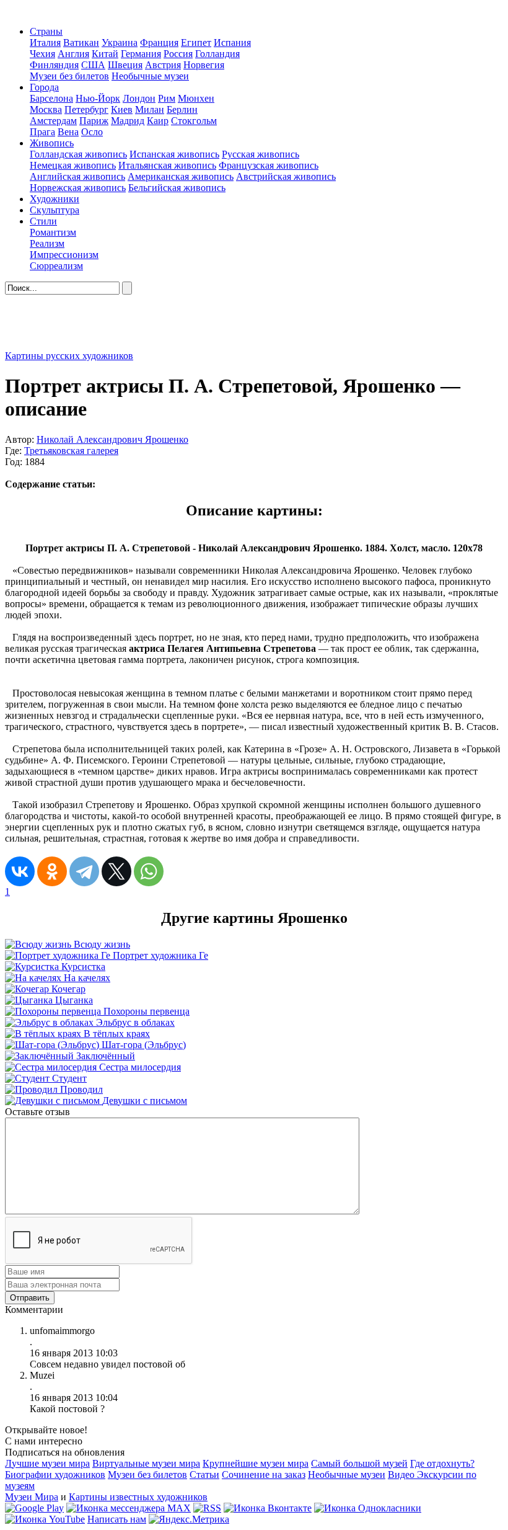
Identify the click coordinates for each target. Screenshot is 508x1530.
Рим (166, 98)
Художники (54, 198)
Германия (141, 53)
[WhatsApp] (149, 871)
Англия (73, 53)
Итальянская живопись (167, 165)
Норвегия (203, 65)
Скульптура (54, 210)
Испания (232, 42)
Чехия (42, 53)
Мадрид (127, 120)
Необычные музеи (150, 76)
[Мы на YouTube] (45, 1519)
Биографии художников (55, 1474)
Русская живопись (260, 154)
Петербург (86, 109)
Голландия (217, 53)
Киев (122, 109)
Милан (149, 109)
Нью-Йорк (98, 98)
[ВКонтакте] (20, 871)
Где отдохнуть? (442, 1463)
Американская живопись (181, 176)
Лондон (139, 98)
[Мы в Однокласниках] (367, 1508)
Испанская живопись (174, 154)
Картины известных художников (138, 1497)
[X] (116, 871)
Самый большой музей (359, 1463)
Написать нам (116, 1519)
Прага (42, 132)
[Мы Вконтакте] (268, 1508)
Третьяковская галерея (71, 450)
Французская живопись (268, 165)
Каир (158, 120)
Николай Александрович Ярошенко (112, 439)
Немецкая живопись (73, 165)
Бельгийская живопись (177, 187)
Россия (178, 53)
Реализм (47, 243)
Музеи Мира (31, 1497)
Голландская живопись (78, 154)
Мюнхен (196, 98)
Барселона (51, 98)
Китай (105, 53)
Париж (93, 120)
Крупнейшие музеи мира (256, 1463)
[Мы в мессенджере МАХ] (128, 1508)
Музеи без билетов (69, 76)
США (93, 65)
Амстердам (53, 120)
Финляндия (54, 65)
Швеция (125, 65)
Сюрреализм (56, 265)
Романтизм (53, 232)
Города (44, 87)
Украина (120, 42)
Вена (68, 132)
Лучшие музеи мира (47, 1463)
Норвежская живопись (78, 187)
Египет (196, 42)
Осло (92, 132)
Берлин (182, 109)
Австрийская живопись (286, 176)
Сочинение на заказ (263, 1474)
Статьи (204, 1474)
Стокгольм (194, 120)
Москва (46, 109)
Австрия (163, 65)
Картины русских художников (69, 355)
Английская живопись (77, 176)
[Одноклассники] (52, 871)
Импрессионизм (64, 254)
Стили (43, 221)
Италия (45, 42)
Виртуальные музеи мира (146, 1463)
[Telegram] (84, 871)
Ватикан (81, 42)
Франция (159, 42)
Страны (46, 31)
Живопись (52, 143)
